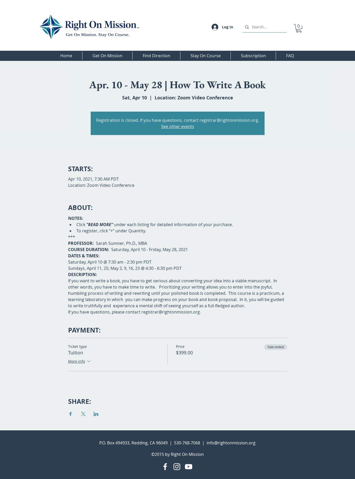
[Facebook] (165, 466)
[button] (299, 28)
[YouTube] (188, 466)
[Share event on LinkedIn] (96, 414)
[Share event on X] (83, 414)
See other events (177, 126)
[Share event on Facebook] (70, 414)
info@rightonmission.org (231, 443)
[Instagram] (176, 466)
